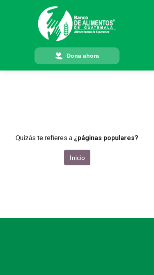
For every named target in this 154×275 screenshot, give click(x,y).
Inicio (77, 157)
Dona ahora (83, 55)
